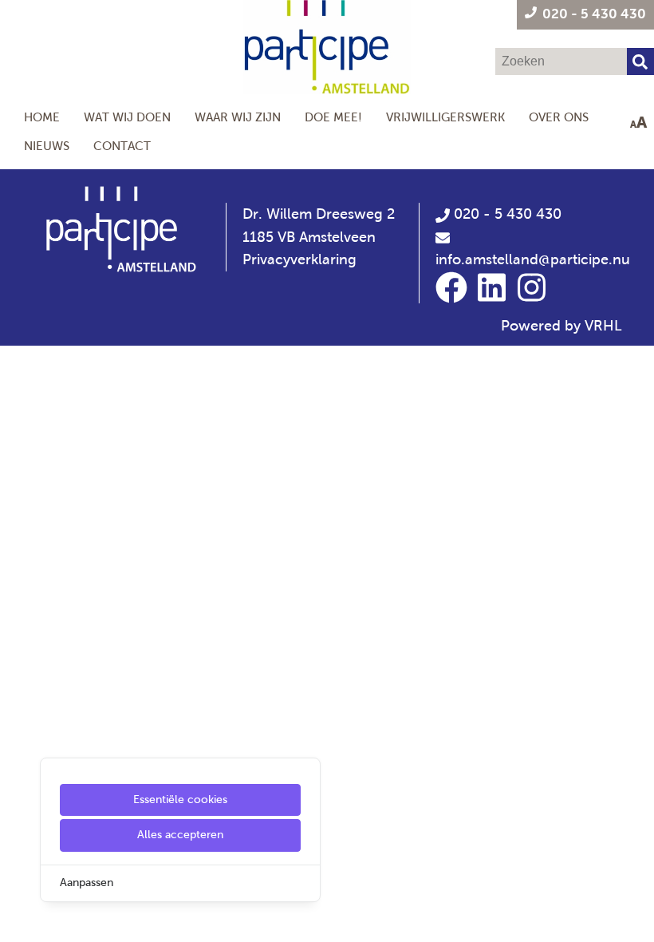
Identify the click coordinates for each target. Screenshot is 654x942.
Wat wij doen (127, 117)
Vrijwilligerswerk (445, 117)
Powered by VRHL (561, 326)
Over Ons (559, 117)
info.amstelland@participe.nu (532, 259)
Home (42, 117)
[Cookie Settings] (18, 918)
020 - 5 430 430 (505, 214)
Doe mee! (333, 117)
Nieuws (46, 145)
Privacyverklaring (299, 259)
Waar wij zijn (238, 117)
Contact (122, 145)
